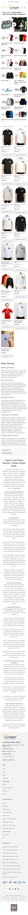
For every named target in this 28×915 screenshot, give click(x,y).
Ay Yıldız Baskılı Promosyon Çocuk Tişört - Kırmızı (7, 321)
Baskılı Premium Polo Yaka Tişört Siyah (19, 205)
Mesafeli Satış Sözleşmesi (9, 825)
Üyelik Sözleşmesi (7, 831)
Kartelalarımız (6, 791)
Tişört (4, 768)
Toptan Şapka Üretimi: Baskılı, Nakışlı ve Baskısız (12, 873)
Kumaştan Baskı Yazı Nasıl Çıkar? (11, 846)
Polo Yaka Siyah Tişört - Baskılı (6, 147)
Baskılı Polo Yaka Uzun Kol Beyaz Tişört (19, 291)
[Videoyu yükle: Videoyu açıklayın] (14, 24)
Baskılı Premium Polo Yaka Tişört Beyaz (6, 233)
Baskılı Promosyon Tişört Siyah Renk (6, 176)
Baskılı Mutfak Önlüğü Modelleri (10, 862)
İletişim (4, 794)
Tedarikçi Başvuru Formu (9, 828)
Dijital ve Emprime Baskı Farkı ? (10, 850)
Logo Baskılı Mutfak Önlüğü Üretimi (11, 869)
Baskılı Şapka (5, 94)
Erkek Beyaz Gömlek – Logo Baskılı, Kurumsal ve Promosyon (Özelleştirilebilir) (7, 262)
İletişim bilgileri (22, 899)
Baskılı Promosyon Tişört (6, 56)
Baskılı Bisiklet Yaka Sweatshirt (19, 95)
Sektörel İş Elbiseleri (7, 787)
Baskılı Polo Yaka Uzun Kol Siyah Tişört (19, 233)
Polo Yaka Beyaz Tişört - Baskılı (19, 147)
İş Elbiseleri (5, 778)
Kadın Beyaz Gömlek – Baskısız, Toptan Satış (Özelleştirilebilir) (18, 321)
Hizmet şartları (7, 899)
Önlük (4, 771)
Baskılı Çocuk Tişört (6, 68)
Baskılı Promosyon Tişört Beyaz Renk (19, 176)
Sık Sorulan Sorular (7, 812)
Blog (4, 837)
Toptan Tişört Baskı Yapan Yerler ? (11, 856)
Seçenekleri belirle (7, 155)
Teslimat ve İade (6, 809)
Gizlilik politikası (14, 897)
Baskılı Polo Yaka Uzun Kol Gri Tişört (20, 262)
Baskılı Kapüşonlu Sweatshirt (19, 107)
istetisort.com (12, 895)
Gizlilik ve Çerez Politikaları (9, 818)
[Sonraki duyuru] (25, 1)
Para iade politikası (22, 897)
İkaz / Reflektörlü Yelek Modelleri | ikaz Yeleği (20, 82)
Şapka (4, 775)
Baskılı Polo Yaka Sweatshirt (6, 107)
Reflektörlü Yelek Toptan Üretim (10, 877)
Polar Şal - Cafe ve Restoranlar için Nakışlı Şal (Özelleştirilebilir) (6, 291)
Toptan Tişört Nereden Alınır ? (10, 859)
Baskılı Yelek (4, 80)
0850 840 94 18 (10, 748)
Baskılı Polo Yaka (19, 43)
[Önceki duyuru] (2, 1)
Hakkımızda (5, 806)
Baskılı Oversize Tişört (20, 55)
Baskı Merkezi (6, 781)
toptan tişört (17, 488)
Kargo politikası (14, 899)
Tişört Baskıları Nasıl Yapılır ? (10, 853)
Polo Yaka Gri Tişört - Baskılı (7, 204)
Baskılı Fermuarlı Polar (7, 119)
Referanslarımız (6, 815)
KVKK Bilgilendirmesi (8, 822)
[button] (2, 7)
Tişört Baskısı (6, 834)
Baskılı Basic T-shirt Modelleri (6, 43)
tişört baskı (9, 609)
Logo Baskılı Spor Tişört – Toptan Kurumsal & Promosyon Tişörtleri (6, 349)
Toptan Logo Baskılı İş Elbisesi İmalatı (12, 865)
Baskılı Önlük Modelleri (17, 68)
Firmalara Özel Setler (20, 119)
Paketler (4, 784)
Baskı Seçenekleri (7, 452)
